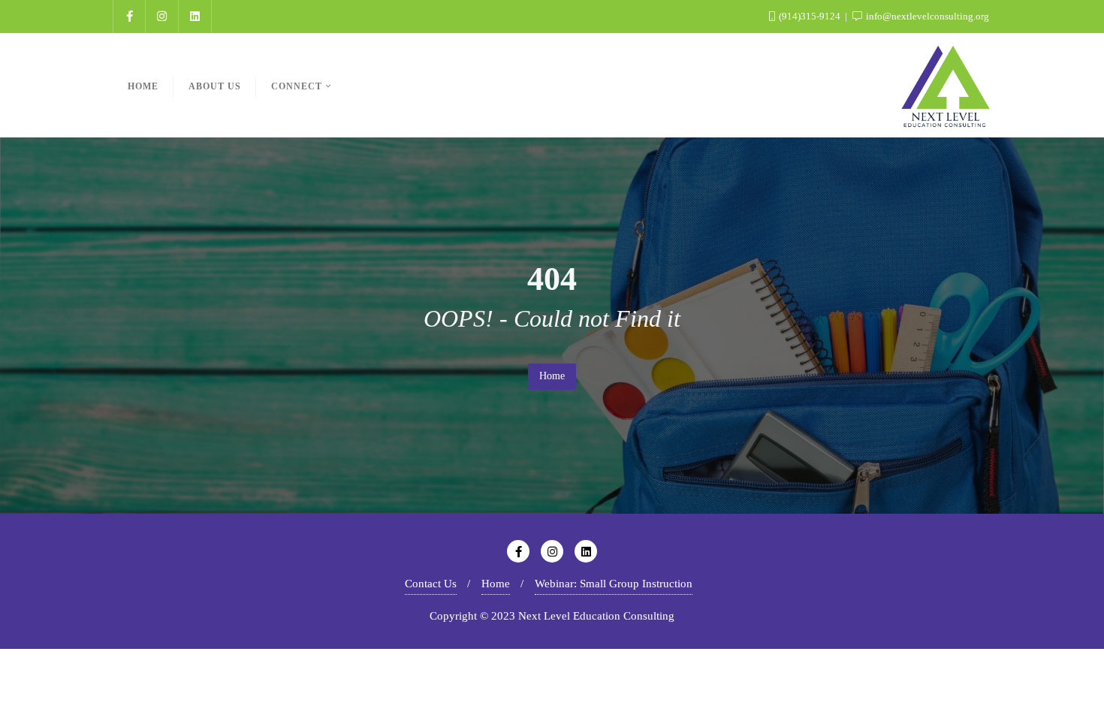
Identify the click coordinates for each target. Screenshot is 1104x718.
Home (552, 376)
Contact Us (431, 584)
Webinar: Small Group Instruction (613, 584)
